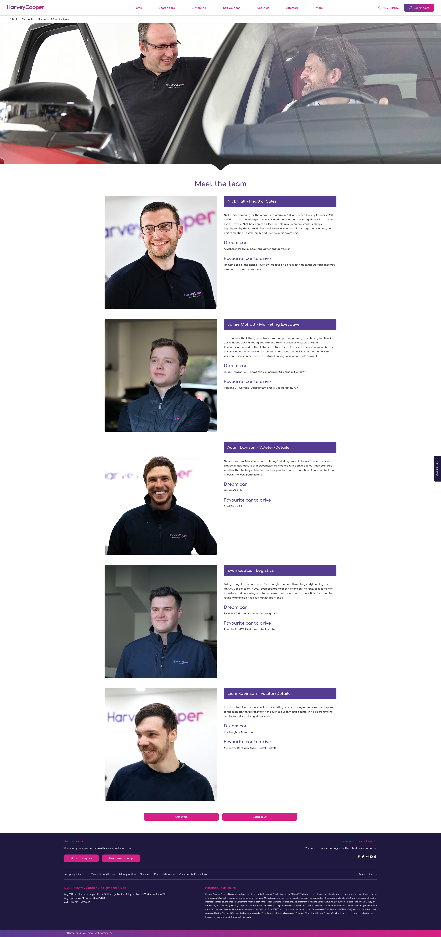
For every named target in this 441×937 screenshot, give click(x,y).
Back (14, 19)
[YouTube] (371, 856)
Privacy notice (127, 874)
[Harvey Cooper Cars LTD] (25, 7)
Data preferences (165, 874)
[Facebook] (359, 856)
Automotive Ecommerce (98, 933)
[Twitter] (363, 856)
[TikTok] (375, 856)
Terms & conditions (103, 874)
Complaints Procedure (193, 874)
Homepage (44, 19)
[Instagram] (367, 856)
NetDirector (71, 933)
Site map (145, 874)
